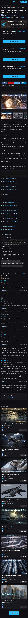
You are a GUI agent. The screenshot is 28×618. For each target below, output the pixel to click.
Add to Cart (15, 41)
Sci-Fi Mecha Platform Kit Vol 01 (8, 226)
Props (9, 263)
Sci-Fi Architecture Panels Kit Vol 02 (9, 181)
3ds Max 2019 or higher (6, 265)
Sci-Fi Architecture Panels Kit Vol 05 (9, 189)
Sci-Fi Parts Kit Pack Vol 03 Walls (8, 215)
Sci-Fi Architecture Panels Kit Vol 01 (9, 178)
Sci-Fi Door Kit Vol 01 (6, 194)
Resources (4, 17)
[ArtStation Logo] (14, 2)
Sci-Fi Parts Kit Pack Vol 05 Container (9, 221)
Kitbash (21, 263)
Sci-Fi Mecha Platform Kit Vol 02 (8, 229)
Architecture (4, 263)
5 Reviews (12, 397)
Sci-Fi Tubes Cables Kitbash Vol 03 (9, 205)
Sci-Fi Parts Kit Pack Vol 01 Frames (9, 210)
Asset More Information (6, 171)
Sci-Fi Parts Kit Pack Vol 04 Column (9, 218)
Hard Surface (15, 263)
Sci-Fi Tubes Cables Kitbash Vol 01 (9, 200)
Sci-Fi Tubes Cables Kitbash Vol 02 (9, 202)
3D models (10, 260)
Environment (16, 260)
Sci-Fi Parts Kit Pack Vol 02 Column (9, 213)
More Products (14, 613)
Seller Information (14, 15)
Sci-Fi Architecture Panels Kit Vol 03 (9, 184)
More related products (6, 234)
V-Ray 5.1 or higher (18, 265)
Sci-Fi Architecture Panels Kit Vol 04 (9, 186)
